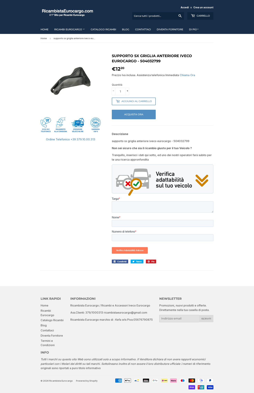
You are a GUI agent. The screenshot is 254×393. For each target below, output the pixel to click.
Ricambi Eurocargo (68, 29)
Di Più (193, 29)
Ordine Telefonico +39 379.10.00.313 (70, 139)
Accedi (185, 7)
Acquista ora (133, 114)
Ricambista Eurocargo (61, 380)
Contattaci (143, 29)
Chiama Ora (187, 75)
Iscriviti (206, 318)
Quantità (117, 84)
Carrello (203, 15)
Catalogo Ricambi (103, 29)
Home (44, 29)
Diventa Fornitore (170, 29)
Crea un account (203, 7)
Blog (125, 29)
